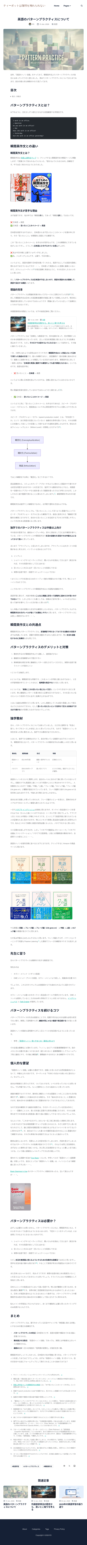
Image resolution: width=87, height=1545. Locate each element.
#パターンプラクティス (31, 1466)
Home (56, 5)
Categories (36, 1529)
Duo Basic (35, 1158)
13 (23, 1290)
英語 (55, 24)
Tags (47, 1529)
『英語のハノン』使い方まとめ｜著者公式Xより (36, 1041)
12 (36, 1263)
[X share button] (69, 1466)
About (24, 1529)
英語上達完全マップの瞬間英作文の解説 (26, 1385)
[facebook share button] (64, 1466)
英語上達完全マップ (28, 158)
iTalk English (24, 1001)
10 (21, 1130)
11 (51, 1144)
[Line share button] (74, 1466)
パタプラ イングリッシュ (25, 809)
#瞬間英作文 (48, 1466)
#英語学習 (15, 1466)
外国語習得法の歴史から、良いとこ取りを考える (46, 323)
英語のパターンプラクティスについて (15, 1505)
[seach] (82, 6)
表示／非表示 (16, 96)
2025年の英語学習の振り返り (71, 1505)
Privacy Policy (59, 1529)
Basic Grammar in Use (18, 1171)
